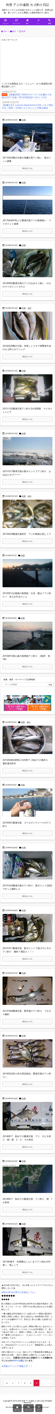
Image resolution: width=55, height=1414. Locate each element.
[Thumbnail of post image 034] (29, 515)
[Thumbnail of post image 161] (29, 265)
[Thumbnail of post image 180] (29, 867)
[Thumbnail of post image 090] (29, 575)
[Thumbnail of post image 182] (29, 637)
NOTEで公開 (17, 1360)
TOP (5, 31)
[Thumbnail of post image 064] (29, 453)
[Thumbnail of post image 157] (29, 139)
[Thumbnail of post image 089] (29, 1118)
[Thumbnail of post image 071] (29, 1243)
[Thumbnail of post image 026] (29, 741)
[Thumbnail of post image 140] (29, 327)
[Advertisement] (25, 62)
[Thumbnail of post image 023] (29, 992)
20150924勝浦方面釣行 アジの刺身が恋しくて (27, 533)
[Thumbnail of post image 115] (29, 390)
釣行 (14, 31)
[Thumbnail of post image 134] (29, 930)
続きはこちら (27, 168)
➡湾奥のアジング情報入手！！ (17, 1366)
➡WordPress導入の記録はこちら (18, 1292)
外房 (24, 120)
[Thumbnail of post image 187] (29, 202)
